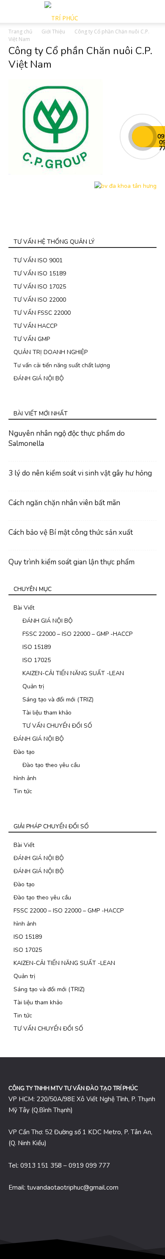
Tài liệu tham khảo (47, 713)
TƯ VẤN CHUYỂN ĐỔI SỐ (57, 726)
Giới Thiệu (53, 31)
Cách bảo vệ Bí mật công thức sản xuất (70, 532)
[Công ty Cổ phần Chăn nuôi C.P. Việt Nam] (55, 173)
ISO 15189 (36, 647)
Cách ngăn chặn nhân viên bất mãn (64, 503)
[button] (153, 11)
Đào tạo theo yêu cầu (51, 765)
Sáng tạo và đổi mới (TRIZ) (58, 699)
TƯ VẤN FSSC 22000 (42, 313)
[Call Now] (142, 136)
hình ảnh (25, 778)
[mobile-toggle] (14, 11)
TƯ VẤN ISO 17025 (40, 287)
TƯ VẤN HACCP (35, 326)
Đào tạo (24, 752)
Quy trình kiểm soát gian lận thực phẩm (71, 562)
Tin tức (23, 791)
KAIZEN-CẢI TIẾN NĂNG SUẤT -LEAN (73, 673)
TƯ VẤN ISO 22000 (40, 300)
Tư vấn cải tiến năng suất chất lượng (62, 365)
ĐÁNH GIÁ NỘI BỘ (39, 378)
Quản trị (33, 686)
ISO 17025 (36, 660)
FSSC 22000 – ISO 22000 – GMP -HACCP (77, 634)
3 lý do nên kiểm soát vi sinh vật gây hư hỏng (80, 473)
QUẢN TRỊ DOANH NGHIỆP (51, 352)
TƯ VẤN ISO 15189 (40, 273)
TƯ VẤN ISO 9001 (38, 260)
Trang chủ (20, 31)
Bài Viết (24, 608)
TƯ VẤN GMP (32, 339)
